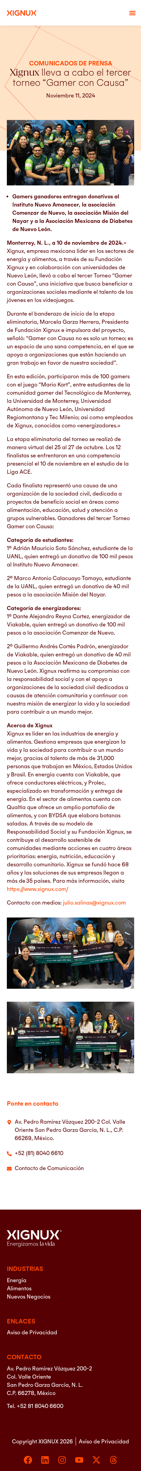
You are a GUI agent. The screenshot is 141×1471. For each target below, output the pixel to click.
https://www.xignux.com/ (37, 889)
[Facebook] (28, 1460)
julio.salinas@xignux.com (94, 902)
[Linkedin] (45, 1460)
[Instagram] (62, 1460)
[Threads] (113, 1460)
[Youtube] (79, 1460)
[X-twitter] (96, 1460)
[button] (132, 13)
